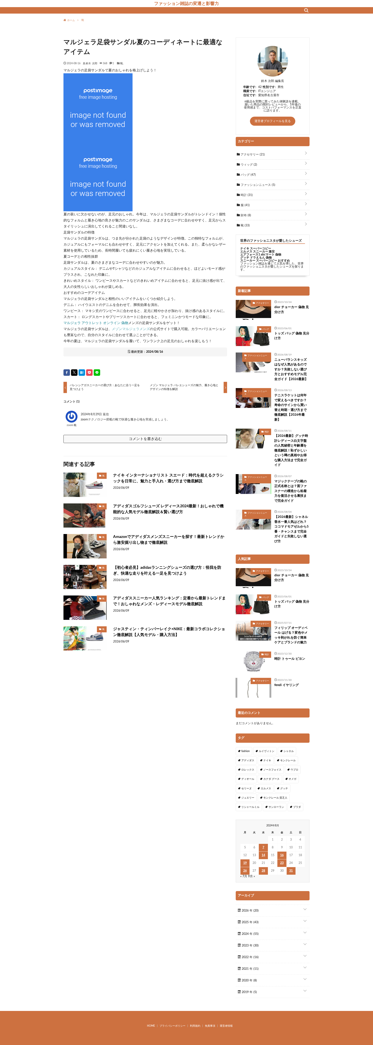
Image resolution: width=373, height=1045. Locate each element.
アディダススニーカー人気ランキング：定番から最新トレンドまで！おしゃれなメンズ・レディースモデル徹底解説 (169, 601)
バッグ (248, 174)
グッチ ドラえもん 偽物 (256, 257)
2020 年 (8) (249, 980)
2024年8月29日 (92, 414)
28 (263, 870)
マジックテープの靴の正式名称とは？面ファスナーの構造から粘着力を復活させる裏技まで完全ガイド (290, 491)
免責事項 (210, 1026)
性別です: (269, 87)
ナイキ (267, 760)
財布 (245, 215)
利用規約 (195, 1026)
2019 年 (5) (249, 992)
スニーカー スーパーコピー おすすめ (265, 260)
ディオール (247, 779)
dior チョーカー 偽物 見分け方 (291, 310)
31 (291, 870)
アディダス (247, 760)
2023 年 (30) (250, 945)
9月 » (251, 876)
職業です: (249, 91)
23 (282, 863)
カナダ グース (271, 779)
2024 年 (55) (250, 933)
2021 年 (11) (250, 968)
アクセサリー (252, 154)
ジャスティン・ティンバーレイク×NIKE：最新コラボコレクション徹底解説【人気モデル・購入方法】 (169, 632)
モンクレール (288, 760)
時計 (246, 195)
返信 (106, 414)
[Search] (306, 10)
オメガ (292, 779)
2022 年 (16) (250, 957)
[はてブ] (82, 372)
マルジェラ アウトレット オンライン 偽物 (95, 323)
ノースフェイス (272, 769)
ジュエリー (247, 797)
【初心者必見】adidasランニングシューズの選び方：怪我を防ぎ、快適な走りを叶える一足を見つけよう (167, 570)
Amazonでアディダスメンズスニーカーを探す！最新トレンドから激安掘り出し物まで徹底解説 (168, 540)
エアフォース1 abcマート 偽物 (260, 254)
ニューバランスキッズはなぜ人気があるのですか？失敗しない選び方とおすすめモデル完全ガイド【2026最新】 (291, 369)
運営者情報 (226, 1026)
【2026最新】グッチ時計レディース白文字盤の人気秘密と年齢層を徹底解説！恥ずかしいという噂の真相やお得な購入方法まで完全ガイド (291, 450)
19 (245, 863)
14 (263, 855)
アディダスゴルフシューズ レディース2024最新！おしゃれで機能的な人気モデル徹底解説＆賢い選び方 (168, 509)
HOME (151, 1026)
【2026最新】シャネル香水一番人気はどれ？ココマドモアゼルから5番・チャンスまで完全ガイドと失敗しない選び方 (291, 529)
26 (245, 870)
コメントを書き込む (145, 439)
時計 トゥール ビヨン (289, 658)
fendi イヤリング (286, 685)
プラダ (297, 807)
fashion (245, 751)
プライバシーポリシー (172, 1026)
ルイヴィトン (266, 751)
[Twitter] (74, 372)
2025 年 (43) (250, 922)
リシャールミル (250, 807)
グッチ (284, 788)
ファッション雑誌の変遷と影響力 (186, 3)
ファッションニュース (257, 184)
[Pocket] (89, 372)
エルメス (266, 788)
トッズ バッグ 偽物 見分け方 (291, 336)
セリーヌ (246, 788)
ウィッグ (248, 164)
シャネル (288, 751)
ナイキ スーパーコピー (255, 248)
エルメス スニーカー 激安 (257, 251)
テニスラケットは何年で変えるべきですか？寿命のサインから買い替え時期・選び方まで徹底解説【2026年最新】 (290, 407)
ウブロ (294, 769)
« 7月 (243, 876)
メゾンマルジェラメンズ (131, 329)
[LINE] (97, 372)
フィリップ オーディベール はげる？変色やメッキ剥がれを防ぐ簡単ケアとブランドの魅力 (291, 635)
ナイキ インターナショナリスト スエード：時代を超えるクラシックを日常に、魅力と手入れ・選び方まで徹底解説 (168, 478)
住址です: (249, 95)
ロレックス (247, 769)
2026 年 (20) (250, 910)
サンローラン (276, 807)
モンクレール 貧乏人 (275, 797)
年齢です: (249, 87)
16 (282, 855)
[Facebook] (66, 372)
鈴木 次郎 (91, 63)
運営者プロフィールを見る (272, 121)
